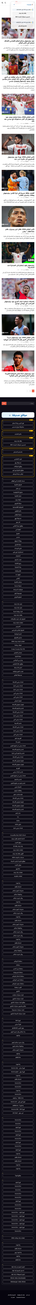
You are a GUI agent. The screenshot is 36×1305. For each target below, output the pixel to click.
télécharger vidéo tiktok (18, 1282)
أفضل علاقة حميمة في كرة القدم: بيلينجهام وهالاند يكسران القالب (18, 194)
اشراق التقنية (18, 484)
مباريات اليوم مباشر (18, 890)
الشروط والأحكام (12, 1295)
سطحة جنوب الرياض (18, 983)
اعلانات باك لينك (18, 872)
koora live (18, 1083)
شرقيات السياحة (18, 589)
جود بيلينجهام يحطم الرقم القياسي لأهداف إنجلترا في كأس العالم (19, 42)
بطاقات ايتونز (18, 790)
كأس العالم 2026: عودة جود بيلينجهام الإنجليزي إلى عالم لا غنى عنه (21, 158)
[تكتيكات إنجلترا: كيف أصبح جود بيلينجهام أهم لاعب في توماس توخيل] (18, 288)
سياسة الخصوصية (20, 1297)
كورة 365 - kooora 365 (18, 1109)
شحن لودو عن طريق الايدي (18, 783)
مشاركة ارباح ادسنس (18, 427)
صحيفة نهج (18, 518)
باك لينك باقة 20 (18, 846)
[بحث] (2, 3)
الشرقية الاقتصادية (18, 507)
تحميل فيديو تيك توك (18, 1270)
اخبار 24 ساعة (18, 667)
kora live (18, 1123)
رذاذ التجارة (18, 567)
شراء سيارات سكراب (18, 995)
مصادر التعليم (18, 652)
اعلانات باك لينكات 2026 (18, 1238)
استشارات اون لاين (18, 552)
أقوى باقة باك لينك (18, 853)
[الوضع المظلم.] (5, 2)
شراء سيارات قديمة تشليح (18, 1013)
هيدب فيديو (18, 559)
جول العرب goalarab (18, 1028)
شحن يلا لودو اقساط (18, 708)
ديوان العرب (18, 865)
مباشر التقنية (18, 582)
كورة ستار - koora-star (18, 1068)
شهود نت (18, 574)
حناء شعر (18, 813)
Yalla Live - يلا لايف (18, 1098)
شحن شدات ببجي (18, 772)
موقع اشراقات (18, 466)
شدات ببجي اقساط (18, 682)
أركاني (18, 578)
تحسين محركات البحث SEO (18, 445)
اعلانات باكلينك (18, 876)
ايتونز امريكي (18, 701)
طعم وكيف (18, 571)
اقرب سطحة (18, 987)
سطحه (18, 965)
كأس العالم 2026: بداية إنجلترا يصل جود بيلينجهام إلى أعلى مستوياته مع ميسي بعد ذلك (19, 119)
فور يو (18, 768)
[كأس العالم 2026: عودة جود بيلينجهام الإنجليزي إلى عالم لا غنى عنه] (18, 144)
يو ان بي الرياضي (18, 660)
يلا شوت (18, 883)
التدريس (18, 626)
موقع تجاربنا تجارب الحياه (18, 861)
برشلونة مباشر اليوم (18, 1046)
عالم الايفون (18, 511)
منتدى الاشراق (18, 637)
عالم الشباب (18, 434)
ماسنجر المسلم (18, 452)
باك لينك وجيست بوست (18, 649)
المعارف (18, 556)
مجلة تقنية (18, 656)
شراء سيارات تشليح (18, 998)
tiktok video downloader (18, 1278)
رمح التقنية (18, 563)
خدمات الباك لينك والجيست (18, 835)
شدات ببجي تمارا (18, 686)
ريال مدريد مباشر (18, 898)
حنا (18, 817)
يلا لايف (18, 1035)
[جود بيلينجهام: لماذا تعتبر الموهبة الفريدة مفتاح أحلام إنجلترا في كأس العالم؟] (18, 360)
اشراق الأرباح (18, 597)
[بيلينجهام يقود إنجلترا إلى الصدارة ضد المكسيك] (18, 252)
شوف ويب (18, 499)
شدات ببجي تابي (18, 693)
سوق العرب (18, 842)
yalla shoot (18, 887)
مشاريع (18, 868)
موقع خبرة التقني (18, 526)
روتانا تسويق (18, 541)
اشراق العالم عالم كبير (18, 630)
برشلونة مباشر (18, 894)
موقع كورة (18, 1175)
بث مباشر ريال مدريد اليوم (18, 1032)
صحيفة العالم (18, 675)
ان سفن (18, 488)
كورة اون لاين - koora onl (18, 1102)
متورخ (18, 533)
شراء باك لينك (18, 604)
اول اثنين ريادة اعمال (18, 423)
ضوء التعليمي (18, 459)
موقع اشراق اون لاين (18, 470)
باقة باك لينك (18, 441)
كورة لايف (18, 1127)
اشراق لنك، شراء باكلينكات (18, 619)
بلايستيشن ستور (18, 794)
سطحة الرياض (18, 961)
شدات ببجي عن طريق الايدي (18, 745)
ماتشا (18, 820)
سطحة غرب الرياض (18, 980)
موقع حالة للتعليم (18, 664)
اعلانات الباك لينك (18, 622)
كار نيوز (18, 522)
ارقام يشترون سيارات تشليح (18, 1006)
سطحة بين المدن (18, 968)
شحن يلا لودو (18, 779)
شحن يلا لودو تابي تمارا (18, 753)
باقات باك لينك (18, 615)
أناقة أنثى (18, 529)
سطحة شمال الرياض (18, 976)
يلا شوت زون (18, 1252)
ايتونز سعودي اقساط (18, 704)
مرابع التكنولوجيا (18, 492)
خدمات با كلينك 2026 (18, 857)
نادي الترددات (18, 548)
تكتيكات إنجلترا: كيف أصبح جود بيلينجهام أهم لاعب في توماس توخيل (19, 302)
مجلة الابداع (18, 544)
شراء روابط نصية (18, 611)
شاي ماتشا (18, 824)
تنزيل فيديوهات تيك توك (18, 1274)
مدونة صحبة (18, 586)
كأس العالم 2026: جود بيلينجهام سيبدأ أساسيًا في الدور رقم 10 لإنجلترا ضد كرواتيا (19, 338)
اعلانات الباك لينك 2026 (18, 641)
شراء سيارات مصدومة (18, 1010)
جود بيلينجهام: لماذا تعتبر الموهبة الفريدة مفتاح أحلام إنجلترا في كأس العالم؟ (19, 375)
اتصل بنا (13, 1297)
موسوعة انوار (18, 593)
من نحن (28, 1295)
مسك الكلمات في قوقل (18, 481)
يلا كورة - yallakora (18, 1105)
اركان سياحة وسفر (18, 474)
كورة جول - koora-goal (18, 1072)
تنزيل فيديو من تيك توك (18, 1267)
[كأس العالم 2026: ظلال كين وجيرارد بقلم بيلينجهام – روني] (18, 216)
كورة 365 (18, 1020)
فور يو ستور (18, 738)
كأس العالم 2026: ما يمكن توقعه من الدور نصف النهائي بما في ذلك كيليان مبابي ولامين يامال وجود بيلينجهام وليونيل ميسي (18, 79)
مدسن (18, 537)
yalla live (18, 1057)
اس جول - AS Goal (18, 1113)
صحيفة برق (18, 462)
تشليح (18, 991)
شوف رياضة (18, 645)
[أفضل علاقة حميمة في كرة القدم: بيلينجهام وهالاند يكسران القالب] (18, 180)
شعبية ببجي (18, 787)
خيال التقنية (18, 496)
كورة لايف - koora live (18, 1212)
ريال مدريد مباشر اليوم (18, 1042)
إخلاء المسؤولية (21, 1295)
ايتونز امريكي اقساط (18, 760)
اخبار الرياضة (18, 634)
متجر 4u (18, 742)
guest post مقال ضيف (18, 839)
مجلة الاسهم (18, 503)
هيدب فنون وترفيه (18, 671)
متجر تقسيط (18, 723)
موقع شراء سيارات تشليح (18, 1002)
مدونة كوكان (18, 514)
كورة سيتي (18, 1024)
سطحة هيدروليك (18, 972)
